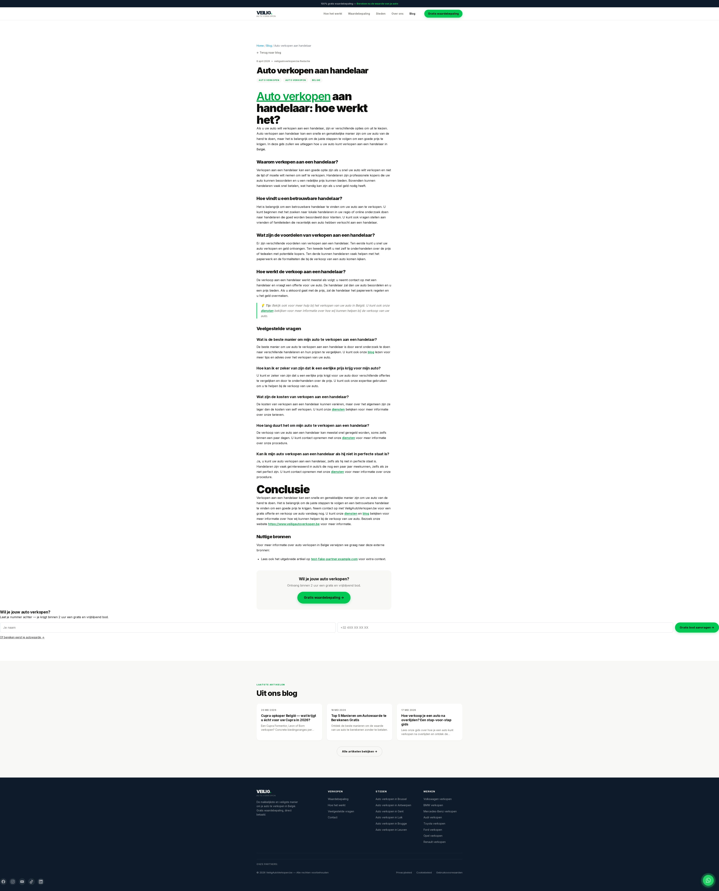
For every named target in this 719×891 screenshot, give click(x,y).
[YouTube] (22, 881)
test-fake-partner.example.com (334, 559)
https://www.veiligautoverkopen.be (294, 524)
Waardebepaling (359, 13)
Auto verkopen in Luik (389, 817)
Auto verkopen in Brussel (391, 799)
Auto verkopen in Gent (390, 811)
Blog (412, 13)
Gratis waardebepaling (443, 13)
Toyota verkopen (434, 823)
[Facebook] (3, 881)
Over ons (398, 13)
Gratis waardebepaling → (324, 597)
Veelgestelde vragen (341, 811)
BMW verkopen (433, 805)
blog (371, 352)
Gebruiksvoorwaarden (449, 872)
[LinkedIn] (40, 881)
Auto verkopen (294, 96)
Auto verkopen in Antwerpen (393, 805)
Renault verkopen (435, 841)
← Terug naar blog (269, 52)
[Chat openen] (708, 880)
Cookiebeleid (424, 872)
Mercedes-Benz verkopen (440, 811)
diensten (267, 311)
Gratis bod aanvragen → (697, 627)
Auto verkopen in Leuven (391, 829)
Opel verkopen (433, 835)
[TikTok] (31, 881)
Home (260, 45)
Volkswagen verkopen (438, 799)
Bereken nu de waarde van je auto (377, 3)
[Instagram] (12, 881)
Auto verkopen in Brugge (391, 823)
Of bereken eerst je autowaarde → (22, 637)
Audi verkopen (433, 817)
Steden (381, 13)
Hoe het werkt (333, 13)
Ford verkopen (433, 829)
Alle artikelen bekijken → (359, 751)
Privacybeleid (404, 872)
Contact (332, 817)
